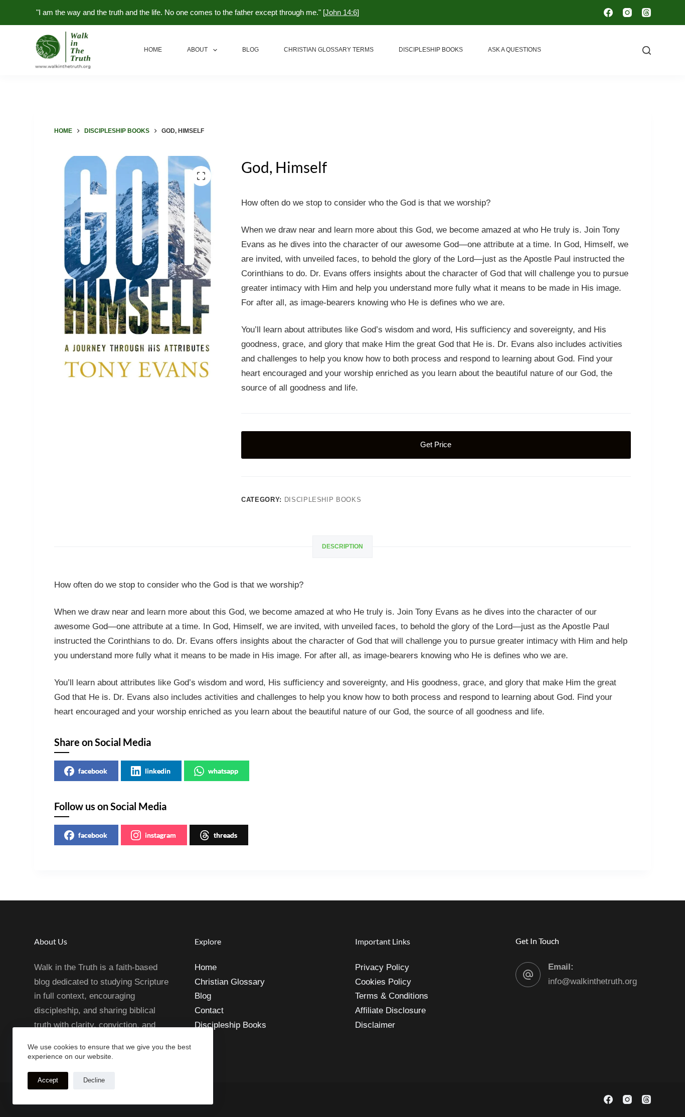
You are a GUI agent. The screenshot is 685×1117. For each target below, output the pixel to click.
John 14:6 (341, 12)
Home (153, 49)
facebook (92, 771)
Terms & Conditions (391, 996)
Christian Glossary (230, 982)
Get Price (435, 444)
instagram (160, 835)
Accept (48, 1080)
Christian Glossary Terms (329, 49)
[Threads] (646, 12)
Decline (94, 1080)
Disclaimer (375, 1025)
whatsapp (223, 771)
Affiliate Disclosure (390, 1010)
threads (225, 835)
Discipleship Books (431, 49)
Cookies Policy (383, 982)
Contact (209, 1010)
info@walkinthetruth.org (592, 981)
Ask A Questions (514, 49)
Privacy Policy (382, 967)
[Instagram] (627, 12)
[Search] (646, 50)
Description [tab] (342, 546)
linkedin (157, 771)
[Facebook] (608, 12)
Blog (250, 49)
